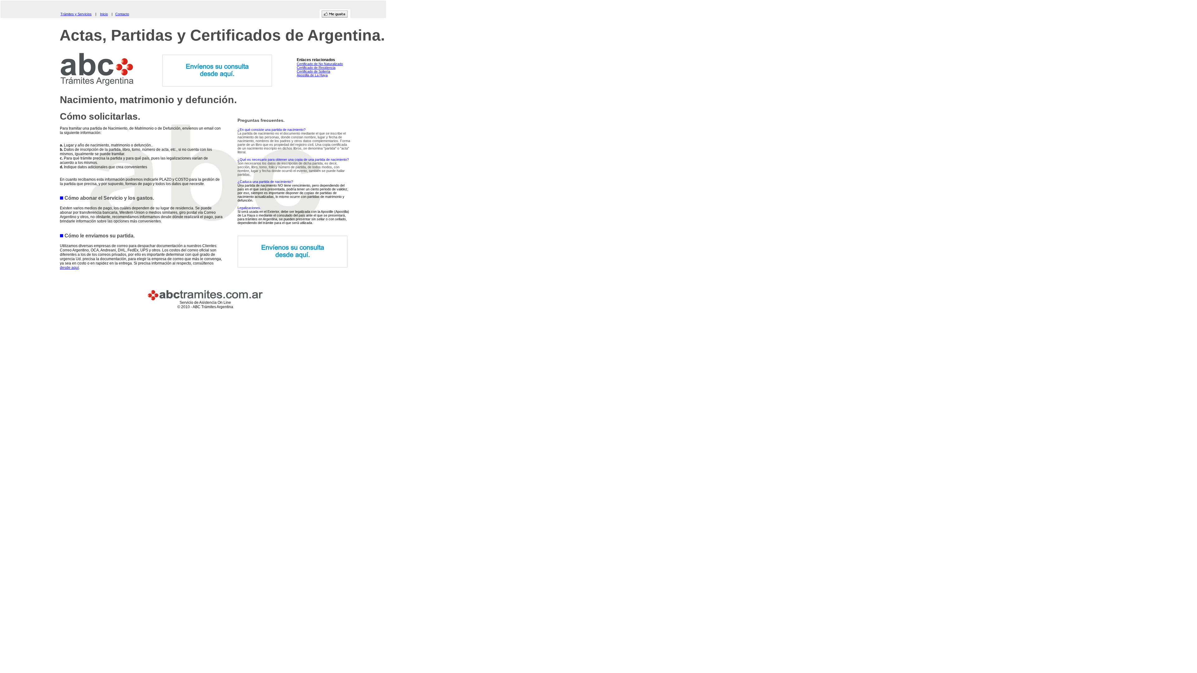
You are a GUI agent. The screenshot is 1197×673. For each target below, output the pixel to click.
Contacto (122, 14)
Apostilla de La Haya (312, 75)
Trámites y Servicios (76, 14)
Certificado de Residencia (316, 67)
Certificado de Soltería (313, 71)
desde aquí (69, 267)
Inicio (104, 14)
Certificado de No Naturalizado (320, 64)
